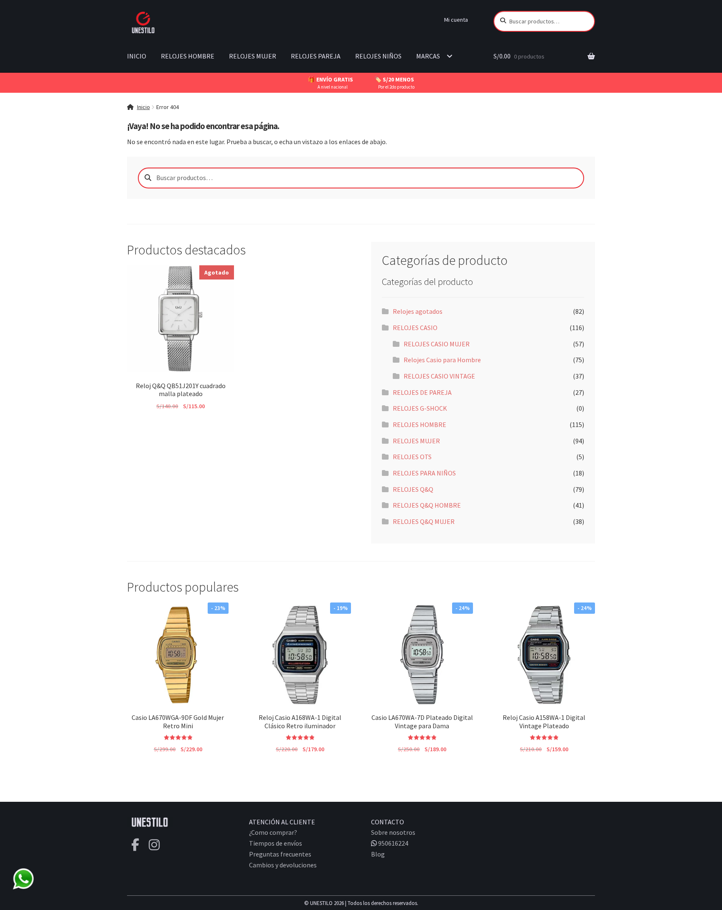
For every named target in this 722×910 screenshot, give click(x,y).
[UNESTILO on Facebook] (135, 845)
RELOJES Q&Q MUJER (424, 521)
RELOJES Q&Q (413, 489)
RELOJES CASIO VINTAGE (439, 376)
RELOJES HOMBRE (187, 56)
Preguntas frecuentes (280, 854)
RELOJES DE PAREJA (422, 392)
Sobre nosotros (393, 832)
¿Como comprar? (273, 832)
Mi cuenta (456, 19)
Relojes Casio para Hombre (442, 360)
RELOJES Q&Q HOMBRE (427, 505)
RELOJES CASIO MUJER (437, 344)
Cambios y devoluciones (283, 865)
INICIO (136, 56)
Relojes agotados (417, 311)
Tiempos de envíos (275, 843)
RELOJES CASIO (415, 327)
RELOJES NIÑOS (378, 56)
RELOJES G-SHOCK (420, 408)
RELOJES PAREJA (316, 56)
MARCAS (428, 56)
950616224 (392, 843)
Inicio (143, 107)
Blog (378, 854)
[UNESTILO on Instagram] (154, 845)
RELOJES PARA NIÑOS (424, 473)
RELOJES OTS (412, 456)
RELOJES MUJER (252, 56)
